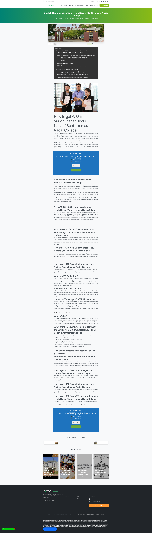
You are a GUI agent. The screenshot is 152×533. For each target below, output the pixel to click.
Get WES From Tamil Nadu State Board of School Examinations (67, 471)
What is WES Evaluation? (61, 60)
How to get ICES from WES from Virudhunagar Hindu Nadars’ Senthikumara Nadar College (74, 75)
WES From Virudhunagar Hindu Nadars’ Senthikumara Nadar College (70, 52)
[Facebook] (102, 1)
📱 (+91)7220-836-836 (76, 159)
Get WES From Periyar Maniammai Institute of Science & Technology (49, 471)
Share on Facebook (72, 437)
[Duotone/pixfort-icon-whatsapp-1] (47, 500)
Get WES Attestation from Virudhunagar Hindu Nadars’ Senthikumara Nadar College (73, 54)
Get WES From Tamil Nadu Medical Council (83, 472)
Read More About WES (59, 222)
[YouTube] (104, 1)
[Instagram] (106, 1)
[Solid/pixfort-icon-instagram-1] (44, 500)
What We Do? (59, 65)
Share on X (82, 437)
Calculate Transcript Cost (50, 529)
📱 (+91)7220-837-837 (76, 161)
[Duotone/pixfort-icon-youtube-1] (50, 500)
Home (55, 18)
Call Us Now (77, 165)
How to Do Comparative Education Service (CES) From (67, 69)
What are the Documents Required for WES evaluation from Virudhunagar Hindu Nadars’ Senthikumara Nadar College (73, 67)
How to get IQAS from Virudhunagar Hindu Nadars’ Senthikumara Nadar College (72, 58)
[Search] (97, 5)
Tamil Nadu (60, 18)
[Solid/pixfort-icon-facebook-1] (53, 500)
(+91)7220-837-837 (96, 1)
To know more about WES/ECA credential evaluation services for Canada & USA (71, 50)
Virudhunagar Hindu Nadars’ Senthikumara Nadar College (68, 71)
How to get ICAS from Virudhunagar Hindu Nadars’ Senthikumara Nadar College (72, 57)
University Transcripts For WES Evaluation (65, 63)
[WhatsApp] (108, 1)
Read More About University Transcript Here (63, 312)
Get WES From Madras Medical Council (100, 472)
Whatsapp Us (76, 170)
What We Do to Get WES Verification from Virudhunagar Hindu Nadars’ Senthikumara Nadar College (76, 55)
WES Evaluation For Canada (62, 62)
